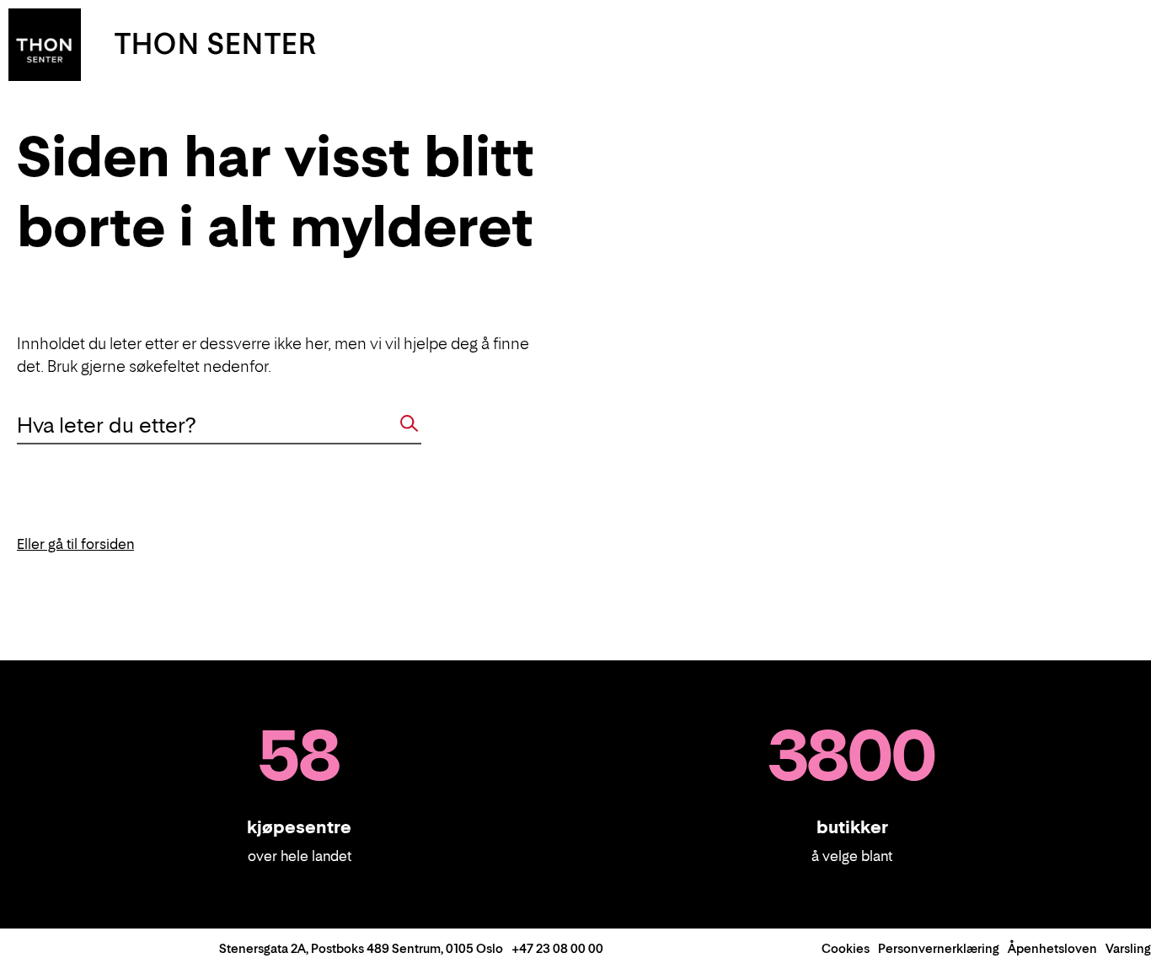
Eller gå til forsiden (75, 544)
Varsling (1128, 948)
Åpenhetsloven (1052, 948)
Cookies (846, 948)
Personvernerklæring (938, 948)
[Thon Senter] (44, 43)
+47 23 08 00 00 (557, 948)
